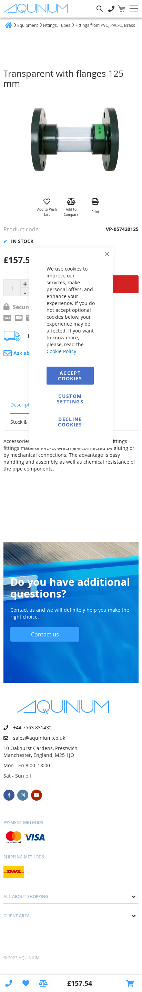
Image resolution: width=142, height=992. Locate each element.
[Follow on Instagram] (22, 795)
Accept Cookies (70, 376)
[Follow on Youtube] (36, 795)
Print (95, 212)
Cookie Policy (61, 351)
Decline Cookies (70, 422)
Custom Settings (70, 399)
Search (99, 3)
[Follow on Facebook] (8, 795)
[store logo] (37, 8)
